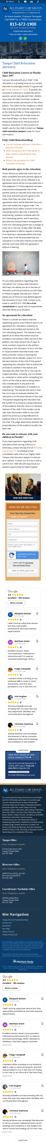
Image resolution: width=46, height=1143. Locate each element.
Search (38, 1)
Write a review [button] (16, 603)
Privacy (20, 556)
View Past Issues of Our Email (21, 756)
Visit (31, 1)
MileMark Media (23, 969)
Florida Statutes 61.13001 (16, 89)
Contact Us (7, 923)
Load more (23, 750)
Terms (24, 556)
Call (19, 1)
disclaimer (29, 563)
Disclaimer (6, 926)
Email (25, 1)
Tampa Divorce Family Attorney (15, 920)
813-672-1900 (23, 24)
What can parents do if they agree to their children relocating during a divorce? (23, 154)
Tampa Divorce (8, 931)
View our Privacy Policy (21, 565)
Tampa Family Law (9, 934)
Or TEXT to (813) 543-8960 (23, 28)
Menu (11, 1)
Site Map (6, 929)
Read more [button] (7, 1045)
